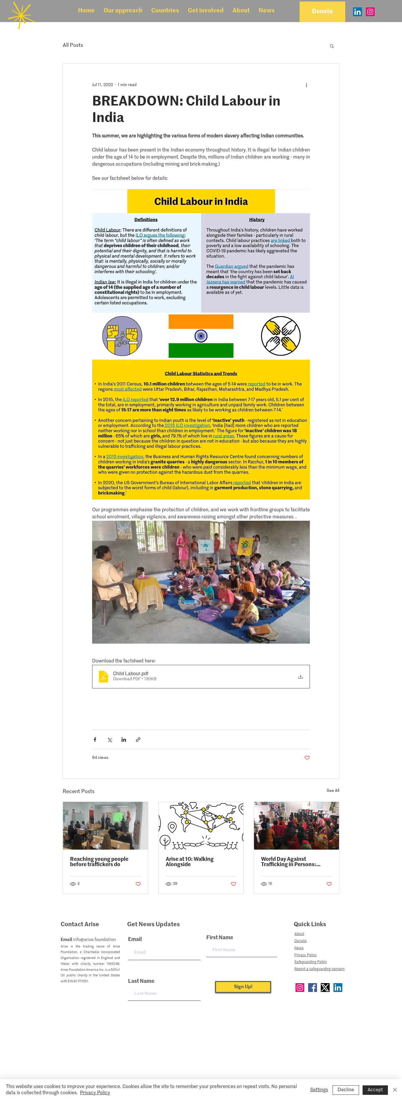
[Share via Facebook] (95, 739)
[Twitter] (325, 987)
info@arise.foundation (94, 939)
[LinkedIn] (357, 11)
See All (333, 791)
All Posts (73, 45)
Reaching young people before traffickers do (99, 862)
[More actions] (306, 84)
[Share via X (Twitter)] (109, 739)
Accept (375, 1090)
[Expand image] (201, 582)
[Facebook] (312, 987)
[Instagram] (370, 11)
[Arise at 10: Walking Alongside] (201, 826)
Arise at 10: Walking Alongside (190, 862)
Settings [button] (319, 1090)
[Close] (394, 1090)
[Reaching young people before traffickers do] (105, 826)
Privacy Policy (95, 1093)
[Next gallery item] (303, 582)
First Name (219, 937)
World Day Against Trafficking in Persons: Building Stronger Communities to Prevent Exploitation (291, 862)
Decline (346, 1090)
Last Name (141, 981)
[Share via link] (138, 739)
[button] (123, 11)
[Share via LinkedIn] (124, 739)
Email (135, 939)
